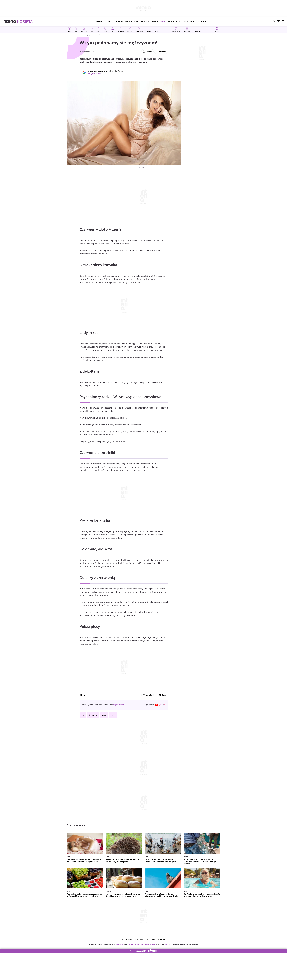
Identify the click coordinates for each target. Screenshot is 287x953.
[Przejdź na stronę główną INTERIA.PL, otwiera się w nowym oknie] (9, 21)
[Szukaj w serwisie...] (274, 21)
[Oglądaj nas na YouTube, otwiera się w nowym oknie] (157, 705)
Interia (69, 35)
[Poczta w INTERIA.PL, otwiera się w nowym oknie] (278, 21)
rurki (113, 715)
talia (104, 715)
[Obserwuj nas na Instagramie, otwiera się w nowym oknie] (160, 705)
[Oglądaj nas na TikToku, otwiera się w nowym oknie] (164, 705)
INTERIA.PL (167, 944)
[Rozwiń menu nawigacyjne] (283, 21)
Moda (82, 35)
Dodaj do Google (106, 73)
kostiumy (93, 715)
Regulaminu (120, 944)
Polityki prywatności (133, 944)
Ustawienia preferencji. (147, 944)
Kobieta (75, 35)
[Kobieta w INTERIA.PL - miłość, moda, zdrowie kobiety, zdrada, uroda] (25, 21)
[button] (118, 21)
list (83, 715)
